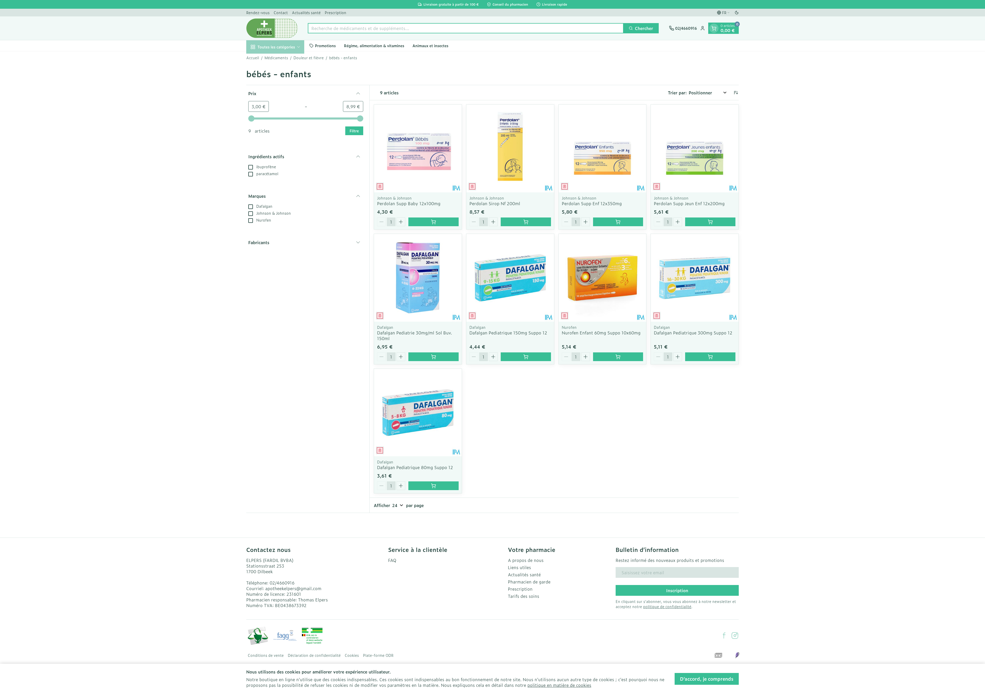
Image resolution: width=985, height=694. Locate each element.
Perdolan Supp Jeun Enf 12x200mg (689, 203)
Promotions (325, 45)
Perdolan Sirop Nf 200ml (494, 203)
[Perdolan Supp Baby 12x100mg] (418, 148)
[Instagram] (735, 635)
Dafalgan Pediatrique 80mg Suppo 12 (415, 467)
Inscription (677, 590)
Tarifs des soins (523, 596)
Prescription (335, 12)
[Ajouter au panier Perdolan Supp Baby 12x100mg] (433, 221)
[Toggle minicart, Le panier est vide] (713, 28)
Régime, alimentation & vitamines (374, 45)
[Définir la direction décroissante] (736, 92)
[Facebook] (724, 635)
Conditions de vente (266, 655)
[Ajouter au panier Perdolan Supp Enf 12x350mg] (618, 221)
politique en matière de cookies (559, 685)
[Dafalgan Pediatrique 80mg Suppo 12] (418, 413)
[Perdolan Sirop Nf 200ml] (510, 148)
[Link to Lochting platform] (737, 655)
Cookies (352, 655)
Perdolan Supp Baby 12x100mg (408, 203)
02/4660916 (282, 583)
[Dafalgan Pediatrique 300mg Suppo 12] (694, 278)
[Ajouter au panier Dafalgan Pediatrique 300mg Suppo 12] (710, 356)
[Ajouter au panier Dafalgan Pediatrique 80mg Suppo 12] (433, 485)
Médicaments (276, 57)
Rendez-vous (258, 12)
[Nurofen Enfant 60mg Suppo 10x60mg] (602, 278)
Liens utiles (519, 567)
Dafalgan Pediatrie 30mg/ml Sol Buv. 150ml (414, 335)
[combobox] (466, 28)
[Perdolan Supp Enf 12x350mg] (602, 148)
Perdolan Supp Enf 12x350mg (592, 203)
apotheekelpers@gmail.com (293, 588)
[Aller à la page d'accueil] (272, 28)
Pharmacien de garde (529, 581)
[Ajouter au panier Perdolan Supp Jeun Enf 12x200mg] (710, 221)
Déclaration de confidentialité (314, 655)
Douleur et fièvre (308, 57)
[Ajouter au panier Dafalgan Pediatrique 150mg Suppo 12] (526, 356)
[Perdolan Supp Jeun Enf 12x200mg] (694, 148)
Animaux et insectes (430, 45)
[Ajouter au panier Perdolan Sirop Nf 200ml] (526, 221)
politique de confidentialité (667, 606)
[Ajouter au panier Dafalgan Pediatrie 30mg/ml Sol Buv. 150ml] (433, 356)
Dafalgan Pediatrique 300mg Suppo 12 (693, 333)
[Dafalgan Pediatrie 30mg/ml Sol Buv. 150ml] (418, 278)
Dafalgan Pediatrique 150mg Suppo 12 (508, 333)
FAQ (392, 560)
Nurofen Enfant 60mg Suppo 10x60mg (601, 333)
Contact (281, 12)
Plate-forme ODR (378, 655)
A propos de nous (526, 560)
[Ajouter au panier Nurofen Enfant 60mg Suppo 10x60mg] (618, 356)
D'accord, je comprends (706, 678)
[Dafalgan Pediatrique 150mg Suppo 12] (510, 278)
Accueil (252, 57)
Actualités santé (306, 12)
